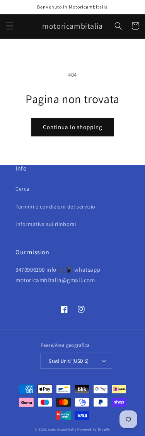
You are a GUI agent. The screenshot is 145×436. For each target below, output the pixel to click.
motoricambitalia (62, 429)
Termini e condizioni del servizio (55, 206)
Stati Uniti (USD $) (69, 361)
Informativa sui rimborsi (45, 224)
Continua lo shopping (72, 127)
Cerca (22, 188)
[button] (9, 25)
